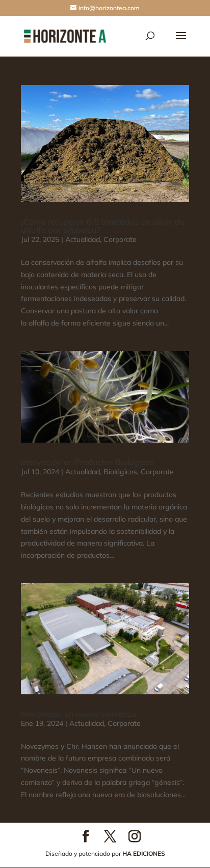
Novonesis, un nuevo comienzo (78, 714)
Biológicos (120, 471)
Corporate (120, 239)
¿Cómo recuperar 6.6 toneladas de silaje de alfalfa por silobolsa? (103, 225)
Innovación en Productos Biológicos (87, 462)
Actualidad (82, 239)
